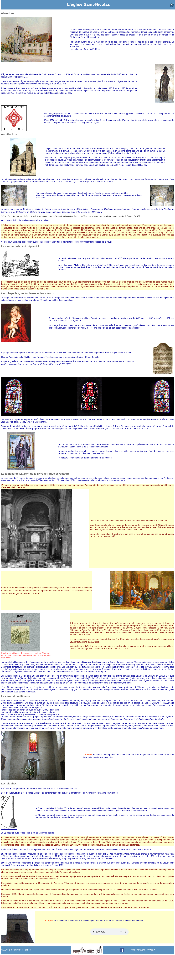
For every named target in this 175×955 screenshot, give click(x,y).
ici (94, 755)
